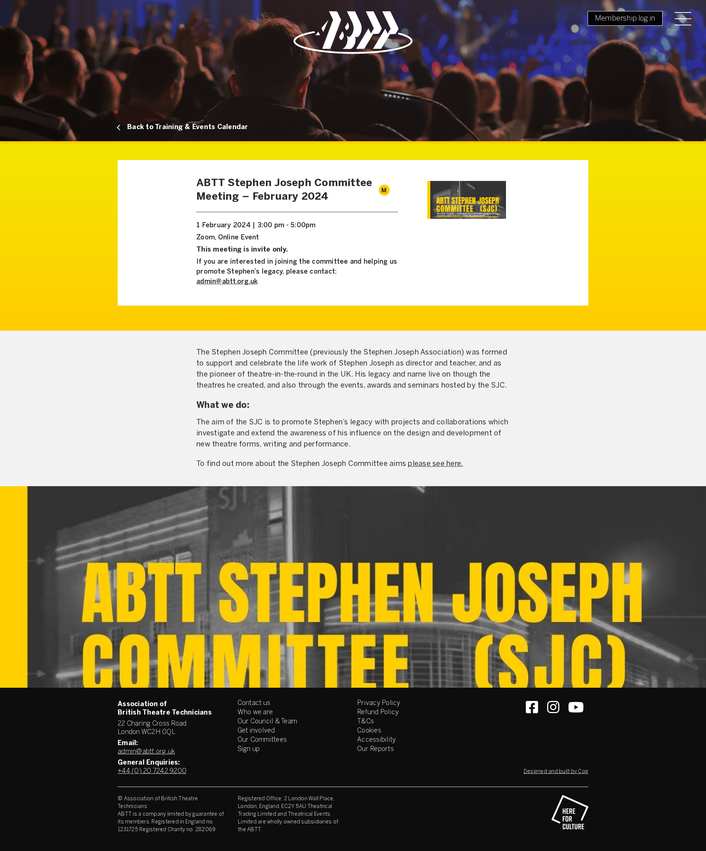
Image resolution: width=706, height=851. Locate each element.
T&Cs (365, 722)
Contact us (254, 703)
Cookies (369, 731)
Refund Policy (378, 712)
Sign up (249, 749)
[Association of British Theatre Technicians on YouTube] (576, 720)
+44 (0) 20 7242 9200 (152, 771)
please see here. (435, 463)
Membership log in (625, 18)
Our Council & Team (267, 722)
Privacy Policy (378, 703)
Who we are (255, 712)
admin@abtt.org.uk (227, 282)
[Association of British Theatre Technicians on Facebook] (532, 720)
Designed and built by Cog (556, 771)
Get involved (256, 731)
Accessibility (376, 740)
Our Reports (375, 749)
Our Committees (262, 740)
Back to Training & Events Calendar (187, 127)
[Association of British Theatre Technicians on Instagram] (553, 720)
